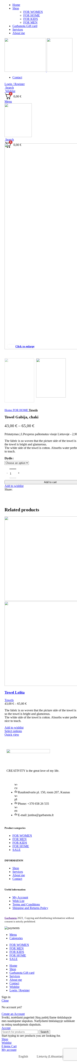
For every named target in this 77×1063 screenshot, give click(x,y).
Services (17, 871)
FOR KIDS (30, 19)
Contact (17, 878)
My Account (20, 897)
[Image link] (28, 752)
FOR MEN (30, 22)
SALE (16, 849)
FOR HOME (31, 15)
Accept (6, 1028)
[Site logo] (26, 70)
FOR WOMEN (33, 12)
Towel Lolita (15, 692)
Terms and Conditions (26, 904)
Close (5, 1000)
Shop (15, 868)
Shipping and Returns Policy (30, 908)
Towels (33, 410)
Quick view (12, 734)
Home (9, 410)
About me (18, 875)
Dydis (8, 458)
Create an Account (13, 1014)
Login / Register (19, 990)
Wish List (18, 901)
